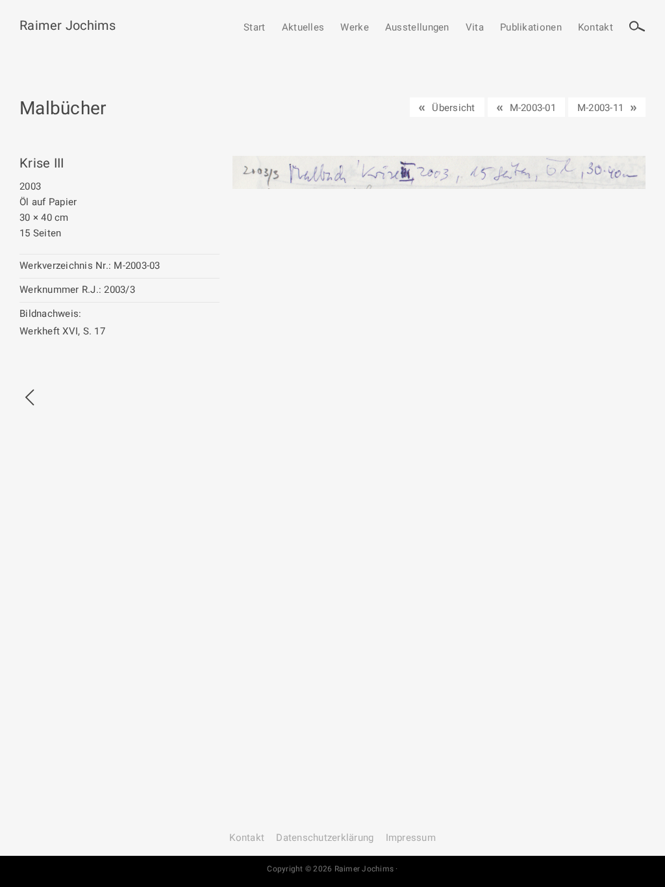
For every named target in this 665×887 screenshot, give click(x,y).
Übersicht (453, 108)
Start (255, 27)
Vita (475, 27)
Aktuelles (303, 27)
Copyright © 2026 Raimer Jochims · (332, 869)
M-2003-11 (600, 108)
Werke (354, 27)
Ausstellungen (417, 27)
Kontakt (595, 27)
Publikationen (531, 27)
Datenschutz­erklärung (324, 838)
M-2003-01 (533, 108)
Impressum (411, 838)
